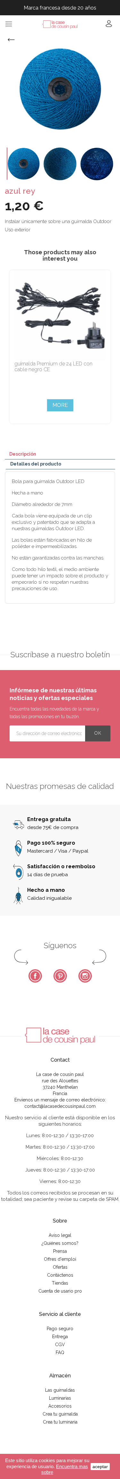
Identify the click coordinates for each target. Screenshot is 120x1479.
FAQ (60, 1352)
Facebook (35, 976)
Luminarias (60, 1398)
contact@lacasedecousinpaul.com (60, 1106)
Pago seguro (60, 1328)
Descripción (22, 454)
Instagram (85, 976)
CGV (60, 1344)
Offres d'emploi (60, 1259)
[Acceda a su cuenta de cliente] (109, 26)
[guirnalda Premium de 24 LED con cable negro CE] (60, 315)
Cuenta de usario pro (60, 1291)
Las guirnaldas (60, 1390)
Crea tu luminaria (60, 1422)
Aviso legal (60, 1235)
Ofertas (60, 1267)
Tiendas (60, 1283)
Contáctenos (60, 1275)
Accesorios (60, 1406)
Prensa (60, 1251)
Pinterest (60, 976)
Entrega (60, 1336)
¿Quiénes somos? (60, 1243)
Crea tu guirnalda (60, 1414)
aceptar (100, 1466)
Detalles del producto (35, 463)
